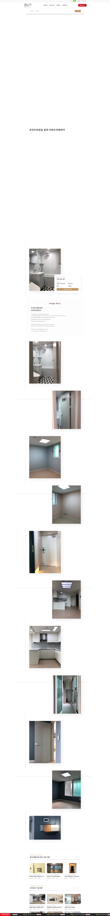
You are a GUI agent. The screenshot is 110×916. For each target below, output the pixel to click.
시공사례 (45, 5)
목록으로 (78, 11)
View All (77, 857)
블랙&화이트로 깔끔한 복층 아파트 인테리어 (55, 907)
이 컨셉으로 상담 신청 (68, 289)
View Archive (76, 888)
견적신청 (58, 5)
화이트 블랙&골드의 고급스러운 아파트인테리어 (73, 876)
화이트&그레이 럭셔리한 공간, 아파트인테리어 (37, 876)
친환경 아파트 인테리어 (70, 907)
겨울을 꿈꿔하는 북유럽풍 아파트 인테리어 (37, 907)
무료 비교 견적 (82, 5)
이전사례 (31, 11)
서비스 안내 (51, 5)
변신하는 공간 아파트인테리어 (53, 876)
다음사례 (37, 11)
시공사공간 (64, 5)
